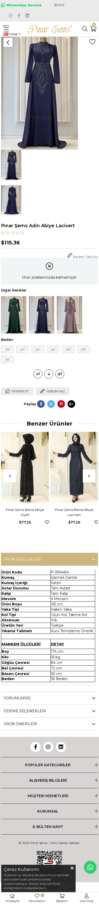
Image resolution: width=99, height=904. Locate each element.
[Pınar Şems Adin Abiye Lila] (69, 315)
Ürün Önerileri (20, 724)
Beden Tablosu (85, 257)
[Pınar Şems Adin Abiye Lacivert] (41, 315)
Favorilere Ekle (49, 522)
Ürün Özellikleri (22, 559)
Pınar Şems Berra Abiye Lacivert (27, 512)
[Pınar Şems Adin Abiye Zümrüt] (13, 315)
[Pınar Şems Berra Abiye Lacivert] (27, 468)
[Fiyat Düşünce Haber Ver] (48, 374)
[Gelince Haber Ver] (59, 374)
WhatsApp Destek (24, 5)
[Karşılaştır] (38, 374)
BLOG (59, 5)
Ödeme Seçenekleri (25, 711)
